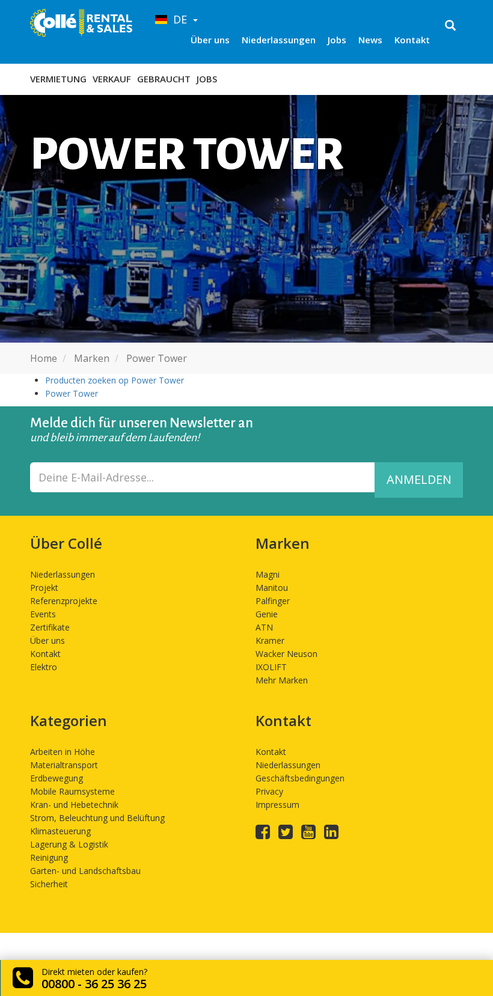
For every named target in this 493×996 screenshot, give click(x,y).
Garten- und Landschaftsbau (85, 870)
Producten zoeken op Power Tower (114, 380)
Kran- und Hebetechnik (74, 804)
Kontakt (412, 40)
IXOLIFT (271, 667)
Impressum (277, 804)
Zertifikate (50, 627)
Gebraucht (164, 79)
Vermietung (58, 79)
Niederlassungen (279, 40)
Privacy (269, 791)
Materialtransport (64, 765)
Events (43, 614)
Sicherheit (49, 884)
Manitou (272, 587)
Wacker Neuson (286, 653)
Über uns (210, 40)
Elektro (43, 667)
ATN (264, 627)
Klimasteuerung (60, 831)
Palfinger (273, 600)
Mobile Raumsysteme (72, 791)
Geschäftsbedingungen (300, 778)
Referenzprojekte (63, 600)
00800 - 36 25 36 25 (94, 984)
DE (178, 19)
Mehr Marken (282, 680)
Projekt (44, 587)
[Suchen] (450, 26)
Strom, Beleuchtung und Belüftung (97, 817)
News (370, 40)
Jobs (337, 40)
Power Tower (71, 393)
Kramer (270, 640)
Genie (267, 614)
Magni (268, 574)
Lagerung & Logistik (69, 844)
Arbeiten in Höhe (62, 751)
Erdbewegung (56, 778)
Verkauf (112, 79)
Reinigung (49, 857)
